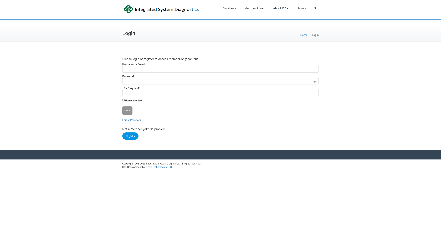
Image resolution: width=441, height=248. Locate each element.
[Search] (315, 8)
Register (130, 136)
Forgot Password (131, 120)
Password (128, 76)
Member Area (254, 8)
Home (303, 35)
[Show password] (314, 81)
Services (228, 8)
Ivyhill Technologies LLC (159, 167)
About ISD (279, 8)
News (300, 8)
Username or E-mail (133, 64)
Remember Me (133, 100)
